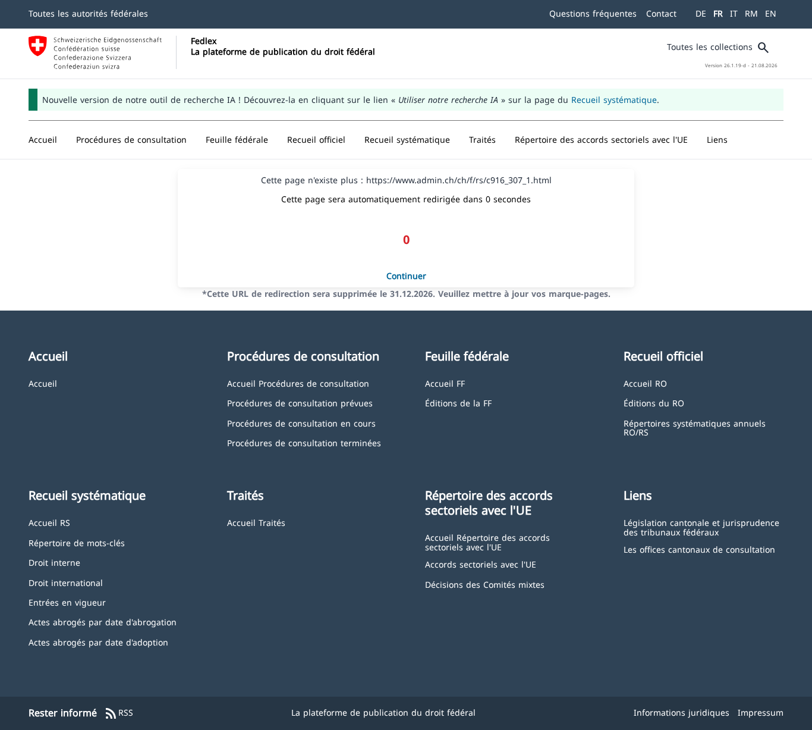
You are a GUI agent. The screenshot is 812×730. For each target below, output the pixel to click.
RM (751, 13)
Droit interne (54, 562)
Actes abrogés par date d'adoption (98, 642)
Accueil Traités (256, 522)
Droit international (66, 582)
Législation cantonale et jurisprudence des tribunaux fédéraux (701, 527)
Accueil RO (645, 383)
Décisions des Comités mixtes (485, 584)
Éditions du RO (654, 402)
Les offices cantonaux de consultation (699, 549)
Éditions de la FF (458, 402)
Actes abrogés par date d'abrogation (103, 621)
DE (700, 13)
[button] (131, 140)
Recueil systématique (614, 99)
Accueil (43, 383)
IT (734, 13)
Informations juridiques (681, 712)
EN (770, 13)
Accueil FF (445, 383)
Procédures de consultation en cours (301, 423)
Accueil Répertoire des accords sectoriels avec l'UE (487, 542)
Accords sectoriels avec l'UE (480, 564)
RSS (118, 713)
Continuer (406, 275)
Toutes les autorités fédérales (88, 13)
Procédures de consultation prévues (300, 402)
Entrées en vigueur (67, 602)
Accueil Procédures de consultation (298, 383)
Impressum (760, 712)
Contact (661, 13)
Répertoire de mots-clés (77, 542)
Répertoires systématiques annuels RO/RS (695, 427)
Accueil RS (49, 522)
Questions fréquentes (593, 13)
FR (718, 13)
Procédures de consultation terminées (304, 442)
